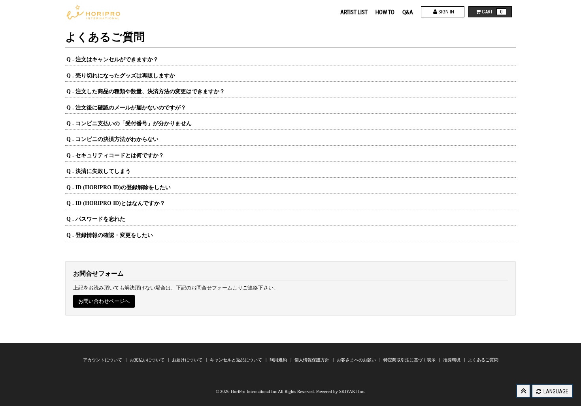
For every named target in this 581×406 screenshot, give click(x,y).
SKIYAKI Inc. (352, 391)
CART (492, 12)
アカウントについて (103, 359)
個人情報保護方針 (312, 359)
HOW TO (384, 12)
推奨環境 (452, 359)
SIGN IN (445, 12)
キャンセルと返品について (236, 359)
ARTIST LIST (354, 12)
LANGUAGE (555, 391)
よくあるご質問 (483, 359)
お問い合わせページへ (104, 301)
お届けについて (188, 359)
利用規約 (279, 359)
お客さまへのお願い (357, 359)
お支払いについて (148, 359)
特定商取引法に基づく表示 (410, 359)
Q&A (407, 12)
